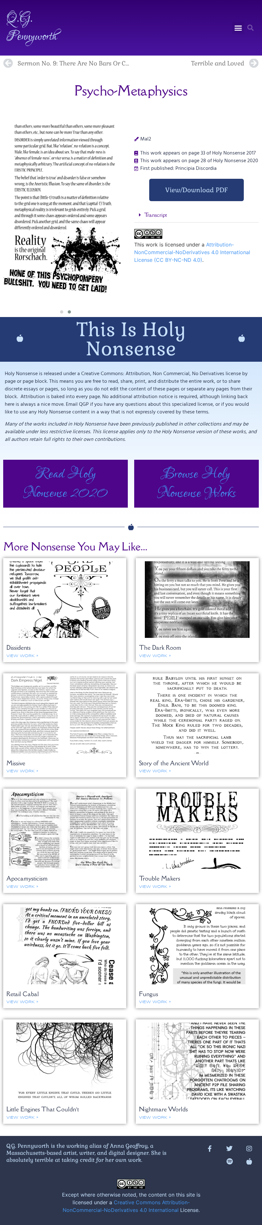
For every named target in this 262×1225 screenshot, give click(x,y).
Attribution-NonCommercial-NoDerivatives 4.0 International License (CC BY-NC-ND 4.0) (192, 252)
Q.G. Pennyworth (31, 27)
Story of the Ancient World (174, 763)
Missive (15, 763)
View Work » (22, 656)
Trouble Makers (159, 878)
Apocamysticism (27, 878)
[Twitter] (229, 1148)
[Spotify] (229, 1161)
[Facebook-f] (209, 1148)
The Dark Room (160, 647)
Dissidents (18, 647)
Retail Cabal (22, 994)
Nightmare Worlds (163, 1109)
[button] (238, 28)
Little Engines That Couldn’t (42, 1109)
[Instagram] (249, 1148)
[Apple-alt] (249, 1161)
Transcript (155, 214)
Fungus (148, 994)
